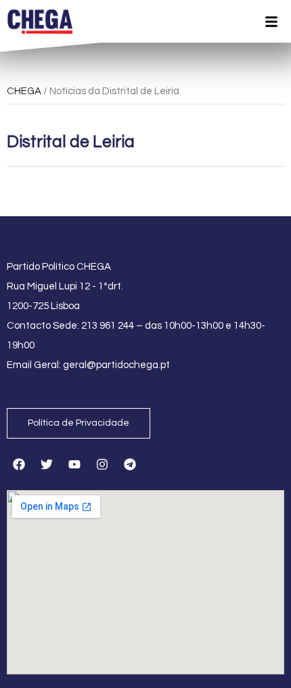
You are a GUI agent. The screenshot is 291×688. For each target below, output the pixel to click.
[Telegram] (130, 464)
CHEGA (24, 91)
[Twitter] (47, 464)
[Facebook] (19, 464)
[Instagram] (102, 464)
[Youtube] (74, 464)
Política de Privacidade (78, 423)
